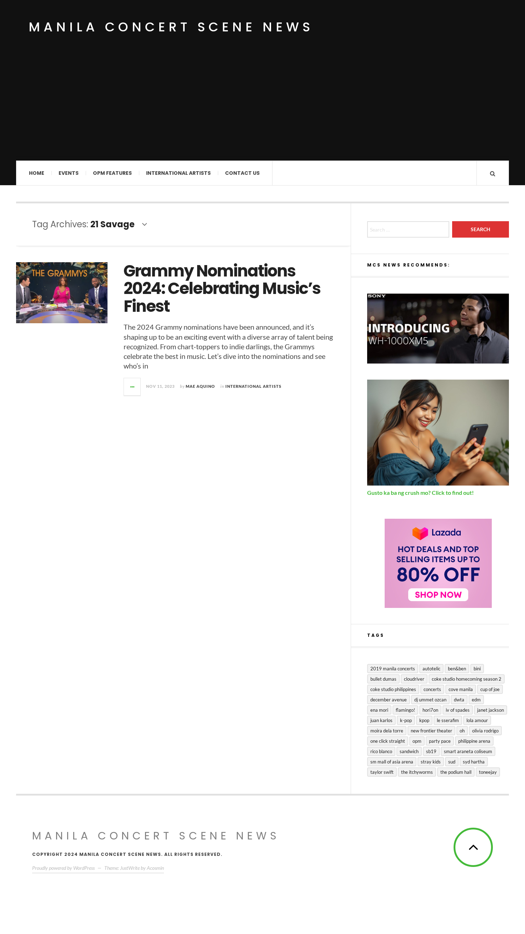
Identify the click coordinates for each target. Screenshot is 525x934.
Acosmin (155, 868)
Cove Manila (461, 689)
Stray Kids (431, 762)
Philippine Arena (474, 741)
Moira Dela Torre (386, 731)
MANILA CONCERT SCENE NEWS (156, 835)
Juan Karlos (381, 720)
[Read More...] (132, 386)
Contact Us (242, 173)
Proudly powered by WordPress (63, 868)
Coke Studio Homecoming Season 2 (466, 679)
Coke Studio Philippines (393, 689)
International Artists (178, 173)
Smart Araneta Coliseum (468, 751)
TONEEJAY (488, 772)
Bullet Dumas (383, 679)
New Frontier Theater (431, 731)
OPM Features (112, 173)
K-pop (406, 720)
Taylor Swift (382, 772)
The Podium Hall (455, 772)
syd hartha (474, 762)
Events (69, 173)
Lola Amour (477, 720)
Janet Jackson (490, 710)
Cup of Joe (490, 689)
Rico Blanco (381, 751)
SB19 (431, 751)
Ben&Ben (457, 668)
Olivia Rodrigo (485, 731)
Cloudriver (414, 679)
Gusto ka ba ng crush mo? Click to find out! (420, 492)
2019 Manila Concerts (392, 668)
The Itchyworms (417, 772)
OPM (416, 741)
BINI (477, 668)
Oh (462, 731)
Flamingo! (405, 710)
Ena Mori (379, 710)
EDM (476, 699)
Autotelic (431, 668)
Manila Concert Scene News (171, 27)
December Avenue (388, 699)
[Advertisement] (262, 107)
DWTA (459, 699)
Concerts (432, 689)
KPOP (424, 720)
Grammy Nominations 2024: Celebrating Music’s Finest (222, 289)
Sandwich (409, 751)
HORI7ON (430, 710)
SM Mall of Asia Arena (391, 762)
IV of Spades (458, 710)
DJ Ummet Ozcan (430, 699)
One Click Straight (387, 741)
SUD (451, 762)
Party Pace (440, 741)
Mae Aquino (200, 386)
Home (36, 173)
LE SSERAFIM (448, 720)
